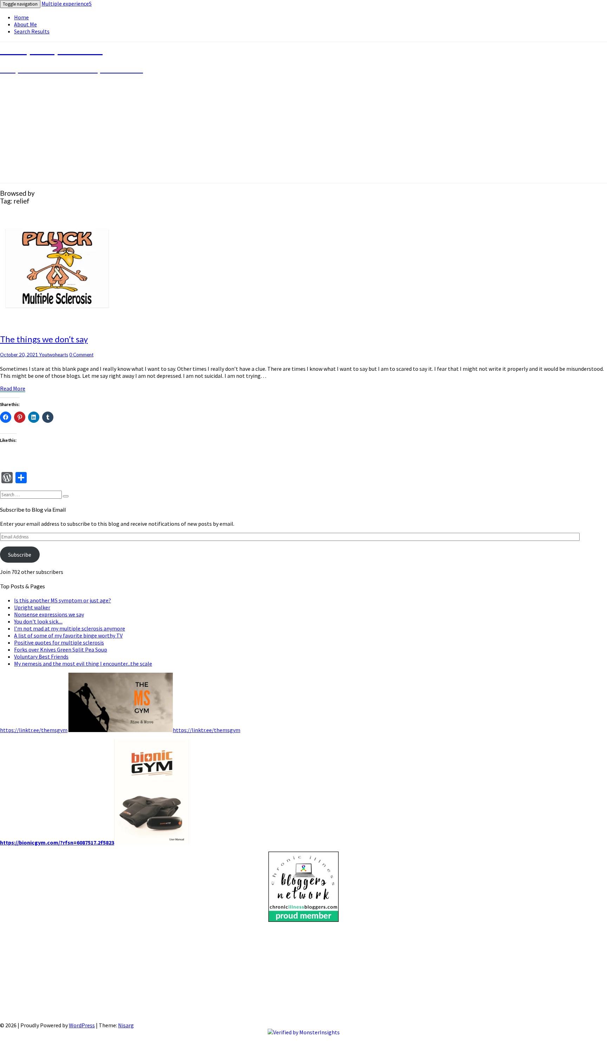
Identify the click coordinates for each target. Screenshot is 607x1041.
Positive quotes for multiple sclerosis (59, 642)
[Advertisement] (211, 972)
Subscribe (19, 554)
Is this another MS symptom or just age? (62, 600)
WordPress (82, 1025)
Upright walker (32, 607)
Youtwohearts (53, 354)
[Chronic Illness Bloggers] (303, 919)
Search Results (32, 31)
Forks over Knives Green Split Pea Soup (60, 649)
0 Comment (81, 354)
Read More (12, 388)
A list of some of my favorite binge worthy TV (68, 635)
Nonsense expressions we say (49, 614)
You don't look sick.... (38, 621)
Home (21, 17)
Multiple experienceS (66, 3)
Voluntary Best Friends (41, 656)
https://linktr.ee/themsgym (33, 729)
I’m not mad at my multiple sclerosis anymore (69, 628)
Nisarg (126, 1025)
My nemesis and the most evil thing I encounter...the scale (83, 663)
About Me (25, 24)
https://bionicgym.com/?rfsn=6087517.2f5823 (57, 842)
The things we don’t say (44, 339)
